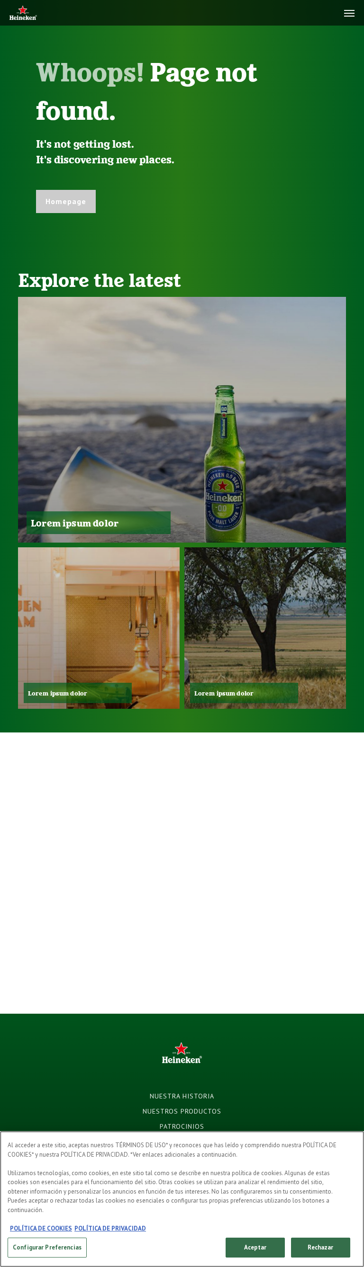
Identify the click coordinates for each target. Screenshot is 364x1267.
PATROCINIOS (182, 1126)
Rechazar (320, 1247)
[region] (182, 1199)
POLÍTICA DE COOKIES (41, 1228)
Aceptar (255, 1247)
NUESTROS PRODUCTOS (182, 1111)
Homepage (66, 201)
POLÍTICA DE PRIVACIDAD (110, 1228)
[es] (23, 13)
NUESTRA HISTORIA (182, 1096)
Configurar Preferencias (47, 1247)
